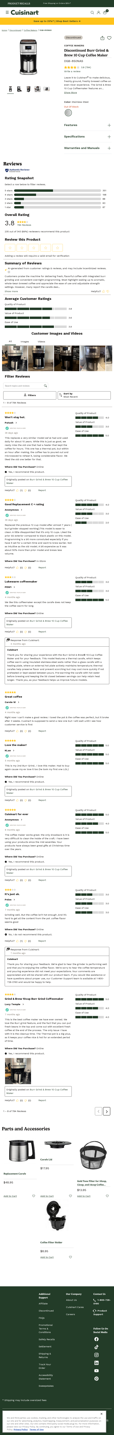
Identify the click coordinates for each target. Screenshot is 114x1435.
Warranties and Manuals (81, 148)
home (4, 30)
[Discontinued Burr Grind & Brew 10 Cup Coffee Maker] (28, 56)
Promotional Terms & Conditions (46, 1329)
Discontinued (15, 30)
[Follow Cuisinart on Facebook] (96, 1338)
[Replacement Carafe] (20, 1151)
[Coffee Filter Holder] (57, 1215)
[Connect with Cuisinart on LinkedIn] (96, 1362)
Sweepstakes (46, 1385)
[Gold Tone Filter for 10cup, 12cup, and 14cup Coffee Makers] (93, 1154)
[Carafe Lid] (57, 1144)
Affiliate (43, 1303)
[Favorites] (33, 1196)
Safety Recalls (47, 1339)
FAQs (42, 1317)
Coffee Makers (30, 30)
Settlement (45, 1346)
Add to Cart (10, 1196)
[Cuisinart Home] (25, 12)
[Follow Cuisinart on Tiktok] (96, 1346)
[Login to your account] (98, 12)
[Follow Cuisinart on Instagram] (96, 1354)
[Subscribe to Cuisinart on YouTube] (96, 1370)
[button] (10, 89)
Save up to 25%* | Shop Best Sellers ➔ (57, 21)
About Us (71, 1300)
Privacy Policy (21, 1429)
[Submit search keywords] (93, 12)
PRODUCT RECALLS (19, 3)
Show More (70, 92)
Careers (70, 1314)
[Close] (101, 1414)
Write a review (72, 71)
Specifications (74, 136)
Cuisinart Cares (75, 1307)
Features (70, 125)
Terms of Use (37, 1429)
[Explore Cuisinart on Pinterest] (96, 1378)
